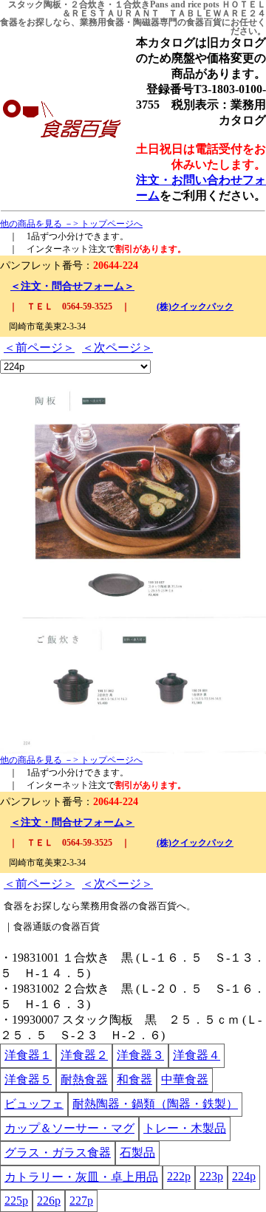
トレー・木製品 (184, 1128)
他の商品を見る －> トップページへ (71, 224)
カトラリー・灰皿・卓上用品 (81, 1177)
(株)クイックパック (195, 306)
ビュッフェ (34, 1104)
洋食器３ (140, 1055)
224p (244, 1176)
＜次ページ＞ (117, 347)
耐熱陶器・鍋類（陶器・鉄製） (155, 1104)
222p (179, 1176)
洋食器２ (84, 1055)
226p (49, 1200)
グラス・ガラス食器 (57, 1152)
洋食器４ (196, 1055)
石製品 (137, 1152)
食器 (9, 22)
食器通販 (32, 926)
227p (81, 1200)
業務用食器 (102, 22)
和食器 (134, 1079)
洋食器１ (28, 1055)
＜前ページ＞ (39, 347)
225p (16, 1200)
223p (211, 1176)
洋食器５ (28, 1079)
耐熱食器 (84, 1079)
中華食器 (184, 1079)
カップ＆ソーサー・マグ (69, 1128)
